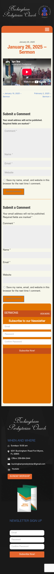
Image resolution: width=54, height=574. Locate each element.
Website (7, 275)
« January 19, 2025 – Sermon (12, 95)
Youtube (15, 469)
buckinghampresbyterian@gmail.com (28, 464)
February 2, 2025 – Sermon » (42, 95)
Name (7, 250)
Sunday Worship (20, 476)
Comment (9, 223)
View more (45, 314)
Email (6, 262)
